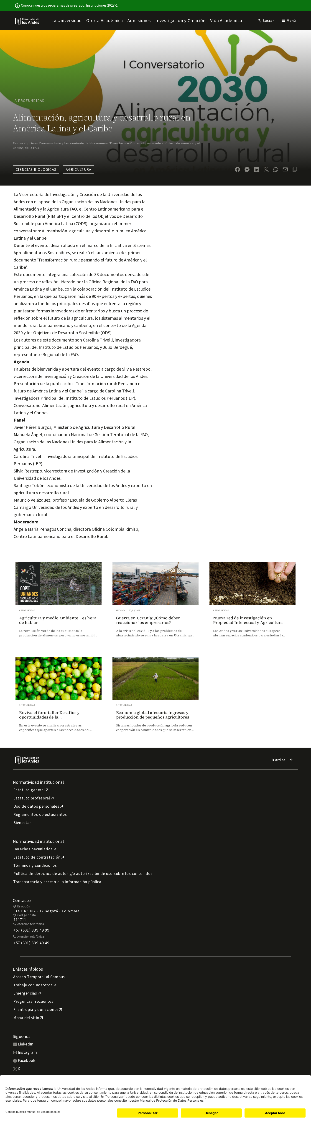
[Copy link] (294, 169)
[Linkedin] (256, 169)
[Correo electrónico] (285, 169)
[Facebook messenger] (247, 169)
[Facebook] (237, 169)
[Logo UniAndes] (27, 21)
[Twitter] (266, 169)
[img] (27, 21)
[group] (58, 604)
